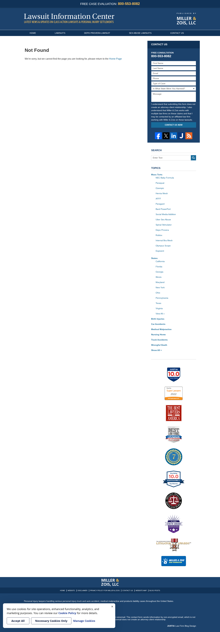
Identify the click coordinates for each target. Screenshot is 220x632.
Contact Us (177, 33)
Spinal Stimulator (164, 225)
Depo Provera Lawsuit (97, 33)
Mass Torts (156, 174)
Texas (158, 303)
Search (193, 157)
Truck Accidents (159, 340)
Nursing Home (158, 334)
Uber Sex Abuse (163, 219)
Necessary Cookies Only (51, 621)
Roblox (159, 235)
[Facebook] (158, 135)
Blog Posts (154, 590)
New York (160, 287)
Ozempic (160, 188)
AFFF (158, 198)
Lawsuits (60, 33)
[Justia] (181, 135)
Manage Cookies (84, 621)
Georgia (159, 272)
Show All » (156, 350)
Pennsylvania (162, 298)
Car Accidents (158, 324)
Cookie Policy (67, 613)
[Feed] (188, 135)
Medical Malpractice (161, 329)
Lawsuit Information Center (69, 18)
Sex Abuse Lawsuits (140, 33)
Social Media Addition (166, 214)
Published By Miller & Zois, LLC (186, 19)
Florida (159, 266)
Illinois (158, 277)
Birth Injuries (157, 319)
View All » (160, 313)
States (154, 258)
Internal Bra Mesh (164, 240)
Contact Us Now (173, 125)
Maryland (160, 282)
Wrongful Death (159, 345)
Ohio (158, 293)
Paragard (160, 204)
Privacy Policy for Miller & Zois (105, 590)
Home (33, 33)
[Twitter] (166, 135)
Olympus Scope (163, 245)
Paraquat (160, 183)
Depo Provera (162, 230)
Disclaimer (82, 590)
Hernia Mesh (162, 193)
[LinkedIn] (173, 135)
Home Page (115, 58)
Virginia (159, 308)
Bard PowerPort (163, 209)
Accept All (18, 621)
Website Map (141, 590)
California (160, 261)
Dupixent (160, 251)
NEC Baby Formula (165, 178)
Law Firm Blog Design (181, 626)
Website (71, 590)
